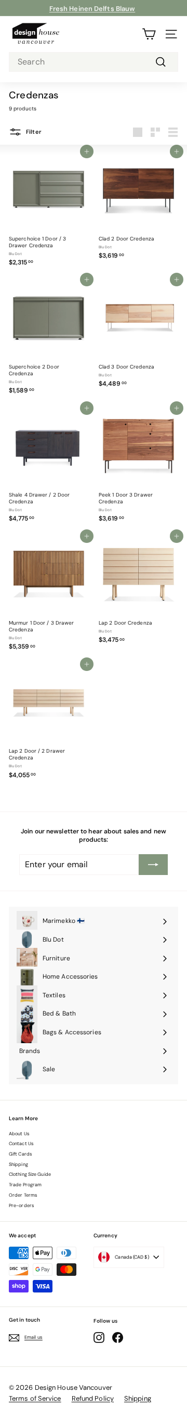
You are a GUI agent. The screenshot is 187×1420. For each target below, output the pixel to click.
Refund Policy (93, 1398)
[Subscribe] (153, 864)
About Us (19, 1134)
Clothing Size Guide (30, 1174)
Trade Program (25, 1185)
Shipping (18, 1164)
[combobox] (93, 62)
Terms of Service (35, 1398)
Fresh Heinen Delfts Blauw (92, 7)
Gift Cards (20, 1154)
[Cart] (149, 34)
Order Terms (23, 1195)
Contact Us (21, 1143)
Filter (33, 131)
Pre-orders (21, 1205)
